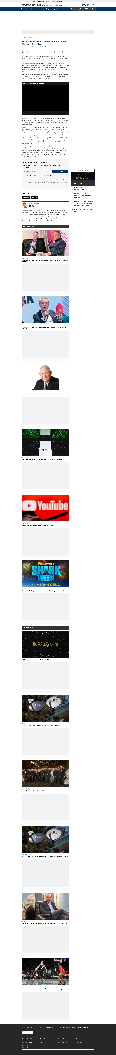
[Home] (22, 9)
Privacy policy (61, 1039)
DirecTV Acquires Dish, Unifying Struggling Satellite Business (82, 195)
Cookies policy (79, 1039)
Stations (33, 9)
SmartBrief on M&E (50, 32)
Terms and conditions (28, 1039)
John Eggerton (27, 47)
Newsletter (66, 52)
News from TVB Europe (81, 32)
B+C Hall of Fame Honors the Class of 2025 (83, 182)
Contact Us (79, 1042)
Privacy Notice (26, 181)
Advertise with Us (62, 1042)
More (65, 9)
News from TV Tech (65, 32)
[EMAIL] (33, 206)
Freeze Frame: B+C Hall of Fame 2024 (84, 210)
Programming (50, 9)
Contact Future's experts (46, 1039)
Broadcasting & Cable (37, 47)
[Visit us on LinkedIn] (88, 5)
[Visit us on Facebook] (83, 5)
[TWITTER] (30, 206)
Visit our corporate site (84, 1027)
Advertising (31, 37)
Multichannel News (56, 1)
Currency (41, 9)
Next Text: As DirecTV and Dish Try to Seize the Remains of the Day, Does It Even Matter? (83, 203)
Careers (42, 1042)
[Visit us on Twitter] (85, 5)
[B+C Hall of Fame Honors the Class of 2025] (83, 179)
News (26, 9)
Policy (59, 9)
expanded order (58, 120)
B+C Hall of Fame (36, 32)
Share (25, 52)
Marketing (24, 37)
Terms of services (42, 179)
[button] (93, 5)
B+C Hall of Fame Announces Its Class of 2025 (83, 188)
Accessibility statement (28, 1042)
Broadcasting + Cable (43, 1)
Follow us (58, 52)
